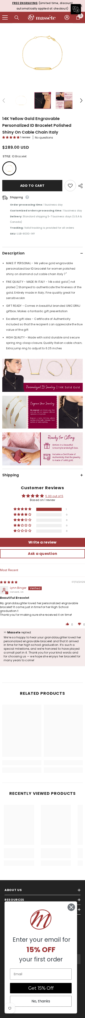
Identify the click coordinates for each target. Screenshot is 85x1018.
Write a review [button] (42, 542)
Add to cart (32, 185)
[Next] (81, 100)
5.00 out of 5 (54, 496)
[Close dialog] (71, 907)
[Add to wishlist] (70, 185)
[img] (8, 582)
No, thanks (41, 1001)
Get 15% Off (40, 988)
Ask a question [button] (42, 553)
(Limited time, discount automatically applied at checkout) (42, 5)
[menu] (5, 17)
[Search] (16, 17)
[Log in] (67, 17)
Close (81, 6)
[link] (21, 762)
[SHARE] (79, 185)
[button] (11, 137)
